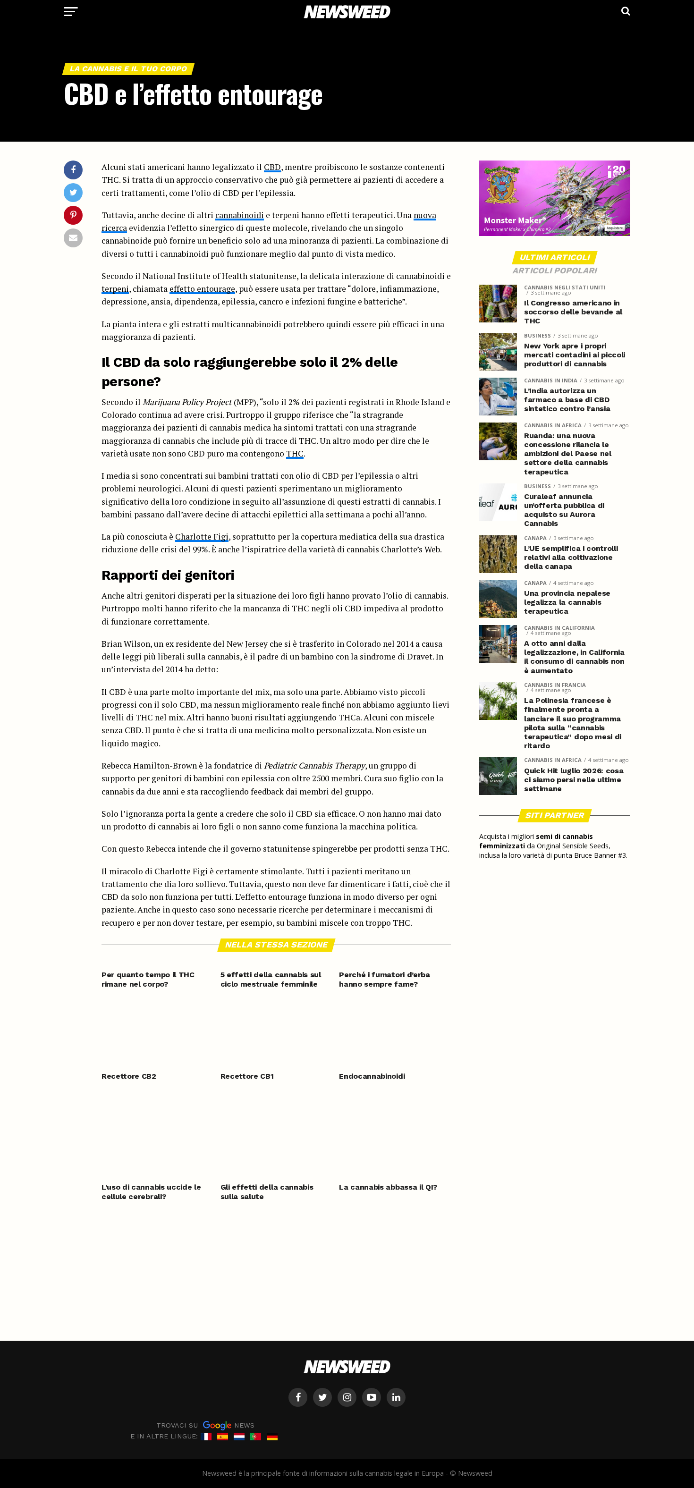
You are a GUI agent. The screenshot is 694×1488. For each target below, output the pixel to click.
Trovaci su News (205, 1425)
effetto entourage (202, 288)
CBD (272, 166)
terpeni (115, 288)
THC (295, 453)
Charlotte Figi (202, 536)
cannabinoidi (239, 215)
